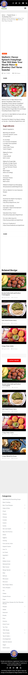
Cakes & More (6, 508)
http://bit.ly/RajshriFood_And (17, 121)
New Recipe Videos (8, 584)
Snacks (4, 615)
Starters (5, 621)
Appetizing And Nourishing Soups (12, 499)
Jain (4, 558)
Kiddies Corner (6, 561)
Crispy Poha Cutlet (8, 346)
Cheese (5, 514)
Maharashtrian (6, 564)
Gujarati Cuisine (7, 546)
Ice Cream (5, 552)
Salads (4, 609)
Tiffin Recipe (6, 630)
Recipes (5, 606)
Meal (4, 573)
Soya (4, 618)
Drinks (4, 534)
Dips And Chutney (7, 531)
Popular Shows (11, 15)
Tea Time (5, 627)
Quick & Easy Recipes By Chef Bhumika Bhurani (13, 603)
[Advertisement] (14, 37)
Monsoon (5, 581)
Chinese (5, 517)
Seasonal (5, 612)
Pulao (4, 599)
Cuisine (4, 523)
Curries (4, 526)
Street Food (6, 624)
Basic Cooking (6, 502)
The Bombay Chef (7, 16)
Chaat (4, 511)
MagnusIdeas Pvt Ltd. (21, 672)
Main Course (6, 567)
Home (3, 15)
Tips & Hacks (6, 633)
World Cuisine (6, 647)
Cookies (5, 520)
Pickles (4, 593)
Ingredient (5, 555)
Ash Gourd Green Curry (9, 320)
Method (5, 576)
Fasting (5, 540)
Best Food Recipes (8, 505)
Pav (4, 590)
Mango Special (6, 570)
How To (5, 549)
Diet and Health (7, 529)
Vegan (4, 645)
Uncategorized (7, 639)
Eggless (5, 537)
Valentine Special (7, 642)
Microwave (5, 579)
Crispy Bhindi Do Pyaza (9, 456)
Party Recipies (6, 587)
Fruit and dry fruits (8, 543)
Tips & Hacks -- (7, 636)
